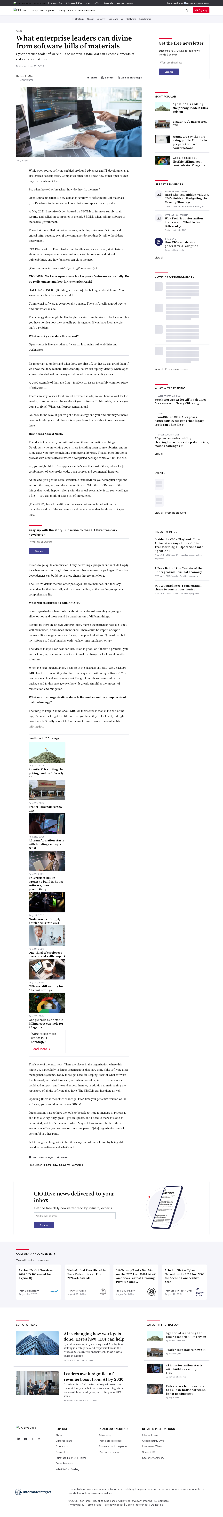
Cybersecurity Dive (74, 3)
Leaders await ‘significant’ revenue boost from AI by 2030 (93, 1376)
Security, (65, 1164)
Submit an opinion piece (113, 1446)
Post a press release (176, 369)
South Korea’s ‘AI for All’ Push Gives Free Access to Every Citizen (180, 401)
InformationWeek (93, 3)
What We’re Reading (67, 1469)
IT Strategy (78, 18)
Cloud (90, 18)
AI (122, 18)
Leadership (145, 18)
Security (101, 18)
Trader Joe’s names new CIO (190, 123)
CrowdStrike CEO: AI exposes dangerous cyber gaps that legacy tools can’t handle (179, 420)
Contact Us (62, 1446)
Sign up (203, 10)
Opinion (50, 10)
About (59, 1435)
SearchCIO (108, 3)
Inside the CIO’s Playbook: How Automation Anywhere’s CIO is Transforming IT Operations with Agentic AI (179, 545)
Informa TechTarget (125, 1489)
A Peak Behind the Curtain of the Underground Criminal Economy (179, 570)
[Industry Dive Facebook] (25, 1439)
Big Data (113, 18)
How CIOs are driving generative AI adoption (182, 244)
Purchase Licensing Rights (71, 1457)
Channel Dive (56, 3)
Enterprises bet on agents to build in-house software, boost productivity (186, 1390)
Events (72, 10)
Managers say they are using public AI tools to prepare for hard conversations (190, 142)
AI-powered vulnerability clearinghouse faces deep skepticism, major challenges (182, 442)
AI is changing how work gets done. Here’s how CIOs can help (94, 1336)
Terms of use (93, 1504)
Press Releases (87, 10)
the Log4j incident (71, 382)
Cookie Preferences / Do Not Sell (145, 1504)
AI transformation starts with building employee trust (184, 1369)
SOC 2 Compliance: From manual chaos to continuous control (178, 587)
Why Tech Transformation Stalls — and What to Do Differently (184, 222)
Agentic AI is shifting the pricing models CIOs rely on (190, 107)
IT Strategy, (50, 1164)
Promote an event (175, 512)
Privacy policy (76, 1504)
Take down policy (113, 1504)
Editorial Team (64, 1440)
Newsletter (62, 1452)
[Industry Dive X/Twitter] (32, 1439)
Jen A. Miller (27, 76)
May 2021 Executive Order (49, 211)
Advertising (105, 1435)
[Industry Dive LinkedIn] (18, 1439)
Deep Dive (38, 10)
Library (62, 10)
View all (159, 257)
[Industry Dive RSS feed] (39, 1439)
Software (131, 18)
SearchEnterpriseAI (125, 3)
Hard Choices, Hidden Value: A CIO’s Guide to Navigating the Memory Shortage (187, 198)
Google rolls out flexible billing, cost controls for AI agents (189, 161)
